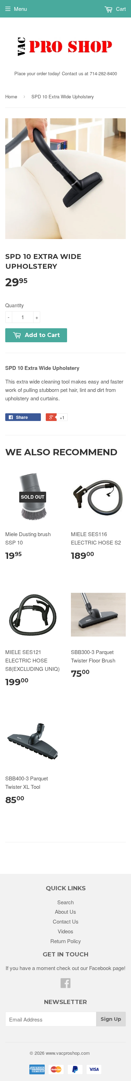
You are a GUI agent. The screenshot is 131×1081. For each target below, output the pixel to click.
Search (65, 902)
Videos (65, 931)
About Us (65, 911)
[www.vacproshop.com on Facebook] (65, 985)
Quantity (14, 305)
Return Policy (65, 941)
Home (11, 96)
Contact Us (66, 921)
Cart (120, 8)
